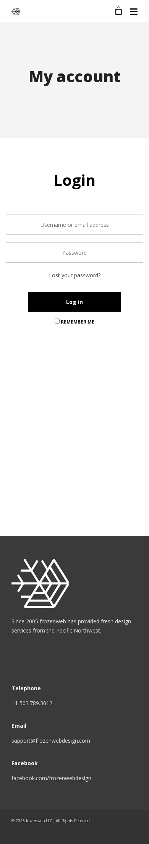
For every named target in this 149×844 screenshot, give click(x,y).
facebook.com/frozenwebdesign (51, 778)
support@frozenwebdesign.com (50, 740)
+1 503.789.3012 (31, 703)
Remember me (77, 322)
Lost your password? (74, 275)
